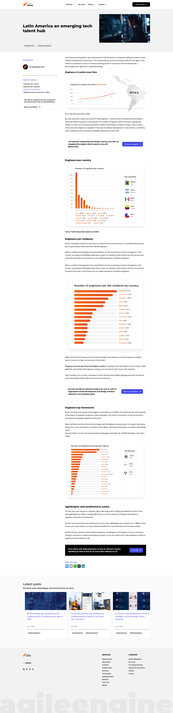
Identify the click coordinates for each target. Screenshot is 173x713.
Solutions (105, 671)
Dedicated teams (108, 676)
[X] (33, 669)
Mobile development (34, 633)
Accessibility (106, 673)
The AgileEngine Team (36, 67)
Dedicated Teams (29, 45)
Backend (105, 679)
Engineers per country (31, 84)
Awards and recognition (137, 668)
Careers (102, 4)
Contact (131, 673)
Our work (81, 4)
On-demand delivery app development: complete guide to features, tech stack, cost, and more (87, 616)
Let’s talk (135, 550)
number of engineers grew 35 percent (116, 122)
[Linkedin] (24, 669)
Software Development (44, 45)
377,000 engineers (101, 119)
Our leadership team (136, 665)
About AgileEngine (135, 659)
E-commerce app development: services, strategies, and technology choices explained (132, 616)
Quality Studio (107, 668)
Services (69, 4)
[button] (73, 4)
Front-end (105, 682)
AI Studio (105, 665)
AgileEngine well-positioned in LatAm (36, 92)
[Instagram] (30, 669)
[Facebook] (27, 669)
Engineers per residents (31, 86)
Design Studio (107, 659)
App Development (77, 633)
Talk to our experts (131, 144)
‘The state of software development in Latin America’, (116, 128)
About (90, 4)
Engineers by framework (31, 89)
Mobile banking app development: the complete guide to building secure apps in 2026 (45, 616)
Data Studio (106, 662)
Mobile (104, 685)
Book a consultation (31, 107)
